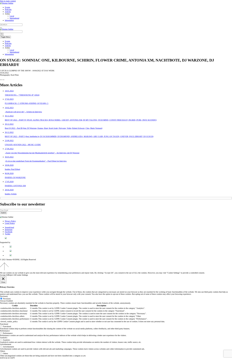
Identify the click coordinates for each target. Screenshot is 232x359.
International (14, 18)
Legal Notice (10, 223)
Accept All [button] (4, 275)
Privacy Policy (10, 221)
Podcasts (8, 9)
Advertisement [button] (5, 344)
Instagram (8, 230)
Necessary (7, 299)
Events (7, 7)
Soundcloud (9, 227)
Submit (3, 213)
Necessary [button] (4, 296)
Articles (8, 12)
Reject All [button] (12, 275)
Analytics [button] (3, 338)
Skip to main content (8, 1)
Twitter (7, 234)
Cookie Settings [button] (22, 275)
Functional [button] (4, 324)
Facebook (8, 232)
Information (9, 20)
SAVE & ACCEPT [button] (7, 358)
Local (12, 16)
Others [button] (2, 351)
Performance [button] (5, 331)
